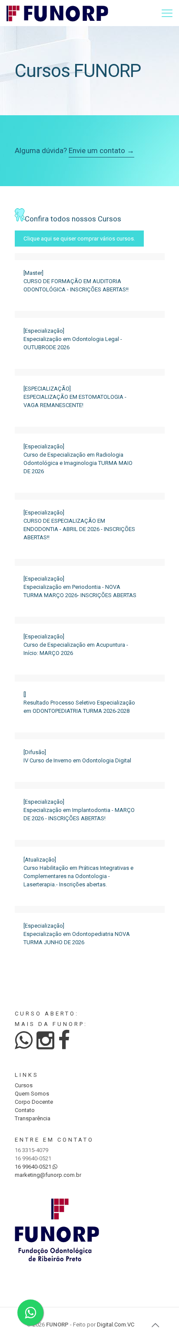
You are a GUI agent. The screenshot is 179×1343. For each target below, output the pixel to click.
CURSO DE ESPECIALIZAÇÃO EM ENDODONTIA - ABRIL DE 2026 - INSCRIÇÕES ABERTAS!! (79, 529)
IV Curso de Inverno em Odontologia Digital (77, 760)
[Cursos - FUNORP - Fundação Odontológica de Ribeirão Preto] (58, 13)
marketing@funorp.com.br (48, 1175)
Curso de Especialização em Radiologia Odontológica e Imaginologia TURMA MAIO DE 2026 (78, 462)
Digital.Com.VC (115, 1324)
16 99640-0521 (34, 1166)
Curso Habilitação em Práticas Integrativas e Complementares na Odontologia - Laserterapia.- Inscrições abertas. (78, 876)
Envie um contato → (101, 150)
